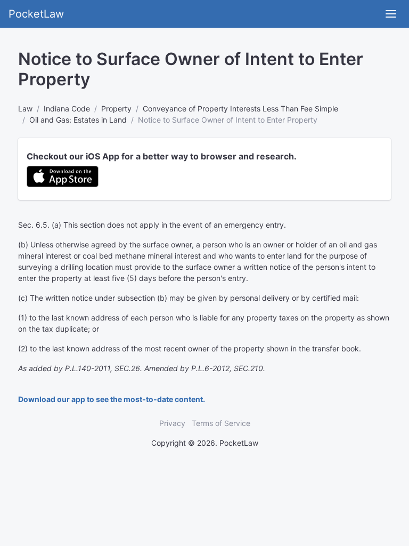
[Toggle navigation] (390, 13)
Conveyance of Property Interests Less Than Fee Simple (240, 108)
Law (25, 108)
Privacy (172, 423)
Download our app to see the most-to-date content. (111, 399)
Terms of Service (221, 423)
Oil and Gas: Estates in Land (78, 119)
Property (116, 108)
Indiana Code (67, 108)
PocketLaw (36, 13)
